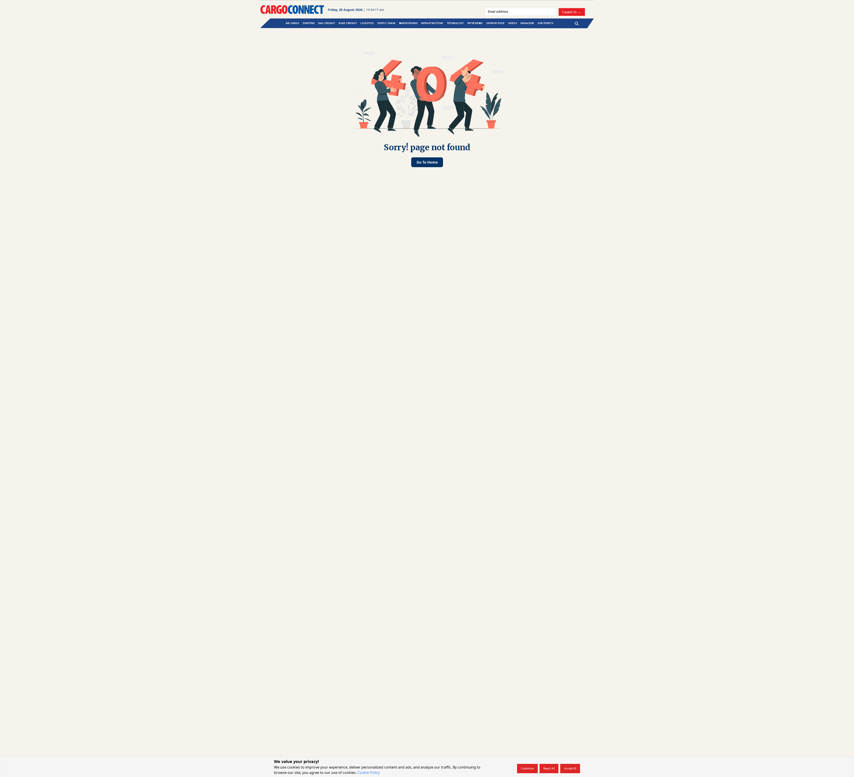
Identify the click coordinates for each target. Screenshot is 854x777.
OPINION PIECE (495, 23)
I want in (571, 11)
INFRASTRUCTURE (432, 23)
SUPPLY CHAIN (386, 23)
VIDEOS (512, 23)
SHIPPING (309, 23)
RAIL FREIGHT (326, 23)
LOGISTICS (367, 23)
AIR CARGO (292, 23)
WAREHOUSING (408, 23)
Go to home (427, 162)
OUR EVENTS (545, 23)
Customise (527, 768)
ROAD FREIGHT (348, 23)
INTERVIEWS (475, 23)
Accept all (570, 768)
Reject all (549, 768)
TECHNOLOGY (455, 23)
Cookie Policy (368, 772)
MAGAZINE (527, 23)
